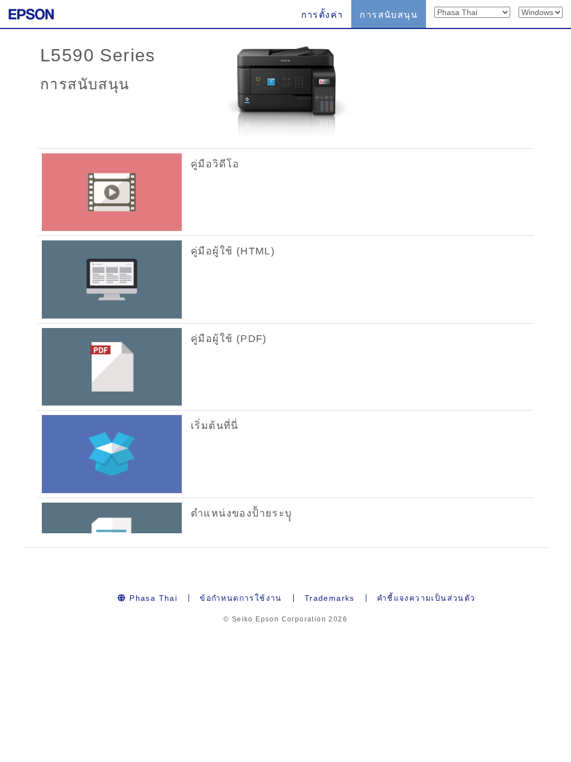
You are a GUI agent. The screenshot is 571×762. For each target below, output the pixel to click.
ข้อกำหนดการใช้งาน (241, 598)
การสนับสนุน (389, 15)
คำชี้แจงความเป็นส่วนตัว (426, 598)
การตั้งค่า (322, 15)
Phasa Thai (152, 598)
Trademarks (329, 598)
